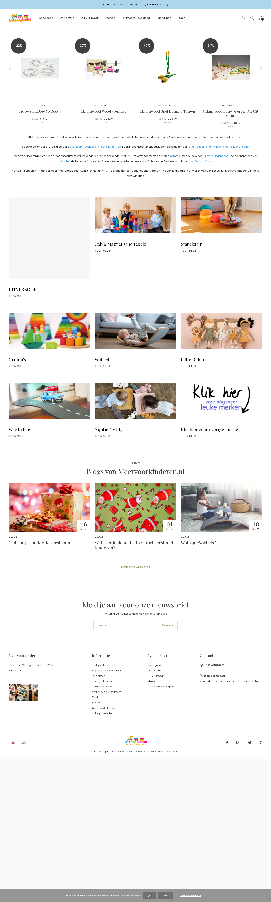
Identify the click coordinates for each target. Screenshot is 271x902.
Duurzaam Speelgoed (136, 18)
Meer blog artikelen (135, 567)
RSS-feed (171, 751)
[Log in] (243, 18)
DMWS (151, 751)
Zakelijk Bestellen (102, 713)
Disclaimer (98, 675)
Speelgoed (46, 18)
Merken (110, 18)
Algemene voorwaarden (107, 670)
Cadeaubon (163, 18)
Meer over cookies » (190, 895)
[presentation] (10, 68)
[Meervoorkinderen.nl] (23, 692)
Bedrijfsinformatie (103, 665)
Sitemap (97, 702)
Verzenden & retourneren (107, 692)
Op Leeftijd (67, 18)
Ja (149, 895)
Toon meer (16, 296)
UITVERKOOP (90, 18)
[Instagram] (237, 742)
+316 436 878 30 (214, 665)
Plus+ (160, 751)
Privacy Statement (103, 681)
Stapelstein (94, 161)
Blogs (181, 18)
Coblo (151, 161)
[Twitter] (250, 742)
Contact (97, 697)
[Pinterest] (261, 742)
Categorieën (158, 655)
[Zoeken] (252, 18)
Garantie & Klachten (104, 708)
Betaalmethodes (102, 686)
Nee (165, 895)
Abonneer (167, 625)
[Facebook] (227, 742)
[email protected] (215, 675)
